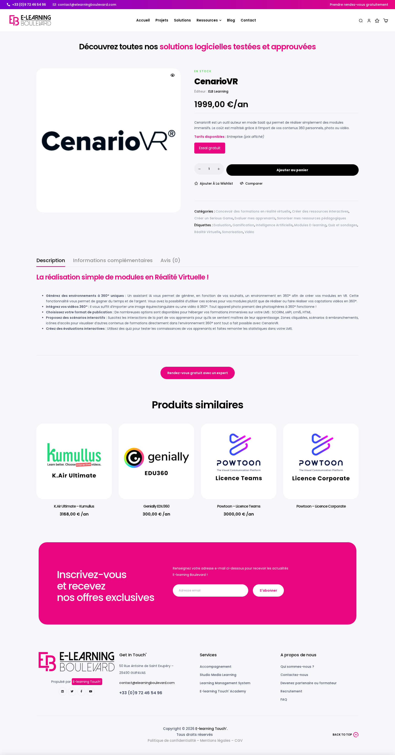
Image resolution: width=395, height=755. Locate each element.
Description (50, 261)
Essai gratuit (210, 148)
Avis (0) (170, 261)
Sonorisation (232, 232)
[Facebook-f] (81, 691)
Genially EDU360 (156, 506)
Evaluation (222, 225)
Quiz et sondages (342, 225)
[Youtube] (91, 691)
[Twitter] (72, 691)
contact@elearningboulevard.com (147, 683)
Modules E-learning (310, 225)
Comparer (254, 183)
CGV (239, 740)
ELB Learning (218, 91)
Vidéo (249, 232)
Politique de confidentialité (172, 740)
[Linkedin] (63, 691)
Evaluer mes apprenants (255, 218)
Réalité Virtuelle (207, 232)
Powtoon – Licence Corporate (321, 506)
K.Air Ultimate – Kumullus (74, 506)
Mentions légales (215, 740)
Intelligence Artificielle (274, 225)
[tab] (50, 262)
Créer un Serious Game (213, 218)
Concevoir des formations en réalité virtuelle (253, 211)
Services (208, 655)
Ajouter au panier (292, 170)
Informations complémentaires (113, 261)
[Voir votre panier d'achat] (385, 20)
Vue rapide (101, 447)
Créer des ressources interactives (320, 211)
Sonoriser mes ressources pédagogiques (311, 218)
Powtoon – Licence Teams (238, 506)
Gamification (243, 225)
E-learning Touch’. (211, 728)
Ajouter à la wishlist (216, 183)
